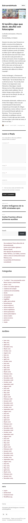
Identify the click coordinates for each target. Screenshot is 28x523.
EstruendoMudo (9, 5)
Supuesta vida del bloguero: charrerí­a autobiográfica (13, 508)
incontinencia (8, 303)
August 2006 (7, 436)
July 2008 (6, 388)
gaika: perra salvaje (9, 301)
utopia (5, 322)
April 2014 (7, 344)
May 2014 (6, 342)
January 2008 (7, 401)
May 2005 (6, 468)
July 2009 (6, 363)
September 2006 (9, 434)
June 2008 (7, 390)
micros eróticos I (9, 305)
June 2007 (7, 415)
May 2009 (7, 367)
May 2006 (7, 443)
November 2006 (8, 430)
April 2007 (7, 420)
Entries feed (7, 492)
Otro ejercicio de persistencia (12, 251)
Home (4, 504)
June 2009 (7, 365)
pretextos (6, 320)
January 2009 (8, 376)
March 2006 (7, 447)
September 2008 (8, 384)
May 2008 (6, 392)
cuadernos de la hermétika (11, 291)
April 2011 (6, 359)
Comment (5, 143)
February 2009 (8, 374)
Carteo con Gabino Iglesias (11, 286)
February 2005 (8, 474)
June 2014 (6, 340)
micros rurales (8, 316)
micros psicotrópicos (10, 313)
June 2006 (7, 440)
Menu (23, 5)
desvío (5, 293)
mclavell (6, 125)
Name (4, 165)
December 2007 (8, 403)
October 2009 (8, 361)
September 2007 (8, 409)
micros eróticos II (9, 307)
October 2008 (8, 382)
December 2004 (8, 478)
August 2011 (7, 353)
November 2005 (8, 455)
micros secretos (8, 318)
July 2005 (6, 463)
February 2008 (8, 399)
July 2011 (6, 355)
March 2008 (7, 397)
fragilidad (6, 299)
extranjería (7, 297)
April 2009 (7, 369)
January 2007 (7, 426)
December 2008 (8, 378)
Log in (5, 490)
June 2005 (7, 465)
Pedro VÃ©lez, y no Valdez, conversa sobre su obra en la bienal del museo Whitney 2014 (14, 256)
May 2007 (6, 417)
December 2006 (8, 428)
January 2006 (8, 451)
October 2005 (8, 457)
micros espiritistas (9, 309)
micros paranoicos (9, 311)
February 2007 (8, 424)
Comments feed (8, 494)
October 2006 (8, 432)
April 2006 (7, 445)
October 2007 (8, 407)
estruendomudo (8, 295)
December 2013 (8, 346)
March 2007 (7, 422)
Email (4, 173)
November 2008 (8, 380)
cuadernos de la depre (10, 288)
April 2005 (7, 470)
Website (4, 180)
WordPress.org (8, 497)
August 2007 (7, 411)
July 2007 (6, 413)
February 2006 (8, 449)
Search (4, 230)
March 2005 (7, 472)
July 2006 (6, 438)
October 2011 (7, 351)
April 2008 (7, 394)
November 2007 (8, 405)
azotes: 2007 (7, 284)
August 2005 (7, 461)
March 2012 (7, 349)
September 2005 (8, 459)
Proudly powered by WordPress (14, 520)
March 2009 (7, 372)
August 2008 (7, 386)
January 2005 (7, 476)
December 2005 (8, 453)
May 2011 (6, 357)
